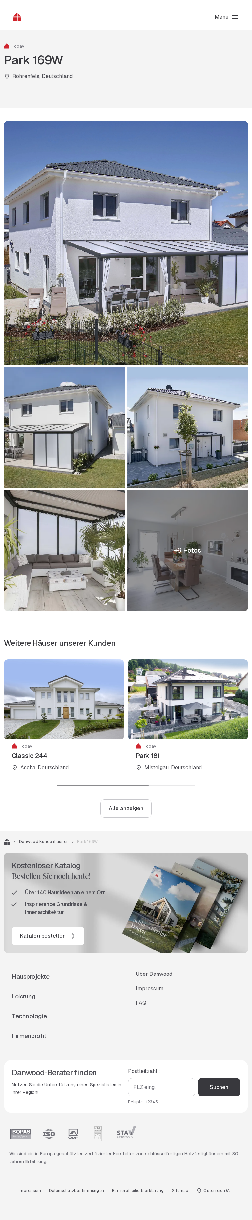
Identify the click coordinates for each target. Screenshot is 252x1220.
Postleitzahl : (144, 1071)
